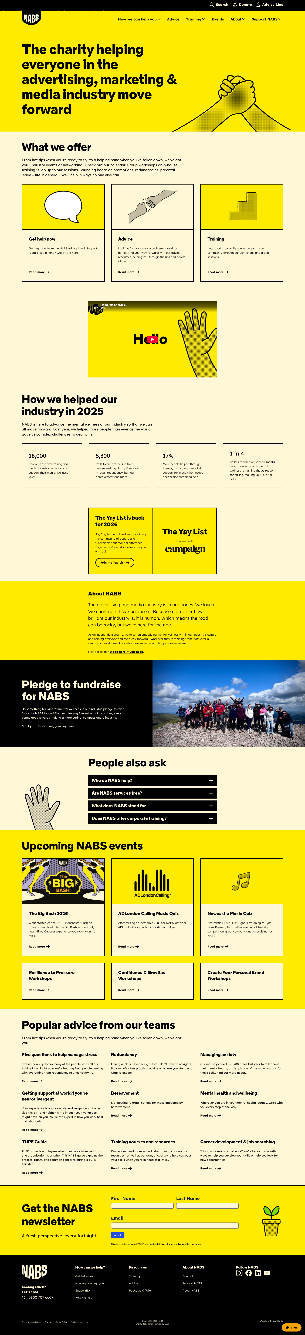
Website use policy (79, 1322)
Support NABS (265, 19)
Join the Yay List (112, 562)
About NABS (191, 1290)
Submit (118, 1235)
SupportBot (83, 1290)
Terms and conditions (31, 1322)
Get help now (84, 1276)
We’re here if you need (126, 652)
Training (193, 19)
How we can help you (137, 19)
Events (218, 19)
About (235, 19)
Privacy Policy (166, 1244)
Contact (188, 1276)
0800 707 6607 (40, 1297)
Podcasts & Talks (140, 1290)
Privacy (48, 1322)
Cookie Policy (61, 1322)
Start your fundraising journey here (48, 726)
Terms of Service (186, 1244)
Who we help (83, 1297)
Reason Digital (276, 1321)
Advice (173, 19)
